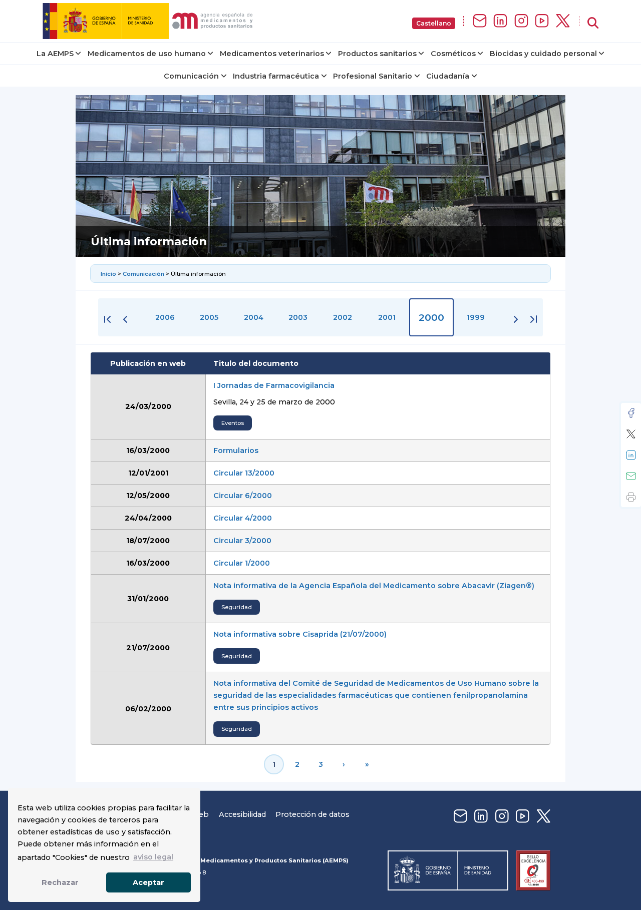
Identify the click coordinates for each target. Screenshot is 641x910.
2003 (297, 317)
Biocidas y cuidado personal (543, 53)
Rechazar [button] (60, 882)
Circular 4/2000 (242, 518)
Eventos (232, 422)
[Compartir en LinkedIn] (631, 455)
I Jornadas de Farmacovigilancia (274, 385)
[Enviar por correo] (631, 476)
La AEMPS (55, 53)
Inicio (109, 273)
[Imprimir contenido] (631, 497)
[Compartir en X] (631, 434)
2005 (209, 317)
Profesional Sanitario (372, 76)
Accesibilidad (242, 814)
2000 (431, 317)
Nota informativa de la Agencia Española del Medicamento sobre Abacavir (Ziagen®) (373, 585)
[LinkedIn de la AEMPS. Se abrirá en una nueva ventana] (500, 21)
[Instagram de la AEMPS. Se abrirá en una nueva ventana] (521, 21)
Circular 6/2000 (242, 495)
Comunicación (191, 76)
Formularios (235, 450)
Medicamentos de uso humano (147, 53)
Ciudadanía (447, 76)
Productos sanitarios (377, 53)
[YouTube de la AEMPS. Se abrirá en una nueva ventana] (542, 21)
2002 (342, 317)
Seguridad (236, 607)
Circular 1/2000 (241, 563)
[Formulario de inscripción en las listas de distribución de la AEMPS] (480, 21)
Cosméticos (453, 53)
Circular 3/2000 (242, 540)
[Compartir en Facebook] (631, 413)
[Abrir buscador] (592, 23)
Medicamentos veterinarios (272, 53)
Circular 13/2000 (243, 473)
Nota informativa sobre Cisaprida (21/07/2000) (300, 634)
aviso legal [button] (153, 856)
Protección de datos (312, 814)
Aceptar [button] (148, 882)
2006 (165, 317)
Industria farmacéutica (276, 76)
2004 (253, 317)
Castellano (433, 23)
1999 (476, 317)
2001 (387, 317)
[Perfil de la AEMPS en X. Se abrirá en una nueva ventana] (563, 21)
